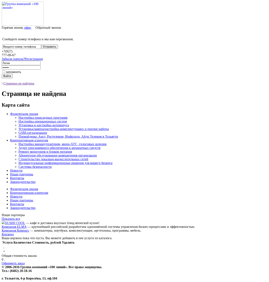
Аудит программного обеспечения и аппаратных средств (59, 148)
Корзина (8, 234)
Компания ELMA (14, 226)
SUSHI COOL (15, 223)
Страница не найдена (18, 83)
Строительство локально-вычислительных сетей (53, 159)
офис (27, 27)
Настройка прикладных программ (42, 117)
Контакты (17, 178)
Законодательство (23, 182)
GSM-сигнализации (32, 132)
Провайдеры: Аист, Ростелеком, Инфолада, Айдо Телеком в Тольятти (68, 136)
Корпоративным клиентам (29, 140)
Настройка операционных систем (42, 121)
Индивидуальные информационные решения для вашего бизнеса (65, 163)
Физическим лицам (24, 114)
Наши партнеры (21, 174)
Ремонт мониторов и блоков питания (45, 151)
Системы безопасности (35, 166)
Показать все (11, 219)
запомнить (13, 72)
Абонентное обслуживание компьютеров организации (57, 155)
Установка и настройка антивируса (43, 125)
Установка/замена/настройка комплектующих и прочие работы (63, 129)
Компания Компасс (15, 230)
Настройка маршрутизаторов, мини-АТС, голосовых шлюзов (62, 144)
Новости (16, 170)
